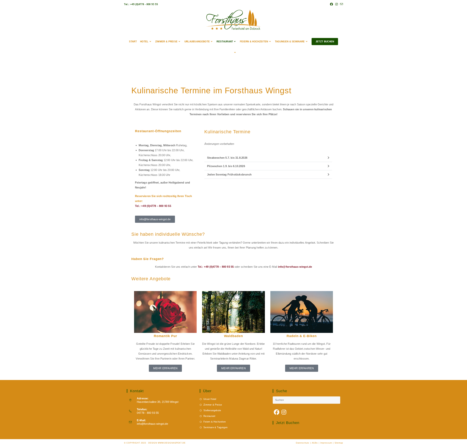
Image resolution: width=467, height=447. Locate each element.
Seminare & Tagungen (215, 427)
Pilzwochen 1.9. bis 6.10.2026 (226, 166)
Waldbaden (233, 336)
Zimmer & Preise (212, 404)
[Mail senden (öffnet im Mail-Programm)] (341, 4)
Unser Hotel (209, 399)
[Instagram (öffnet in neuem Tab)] (336, 4)
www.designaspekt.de (172, 443)
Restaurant (209, 416)
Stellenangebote (212, 410)
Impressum (326, 443)
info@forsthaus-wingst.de (152, 423)
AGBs (315, 443)
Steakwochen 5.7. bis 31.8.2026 (227, 157)
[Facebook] (276, 412)
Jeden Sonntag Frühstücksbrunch (229, 174)
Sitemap (339, 443)
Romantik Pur (165, 336)
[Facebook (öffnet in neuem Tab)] (331, 4)
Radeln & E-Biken (302, 336)
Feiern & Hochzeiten (214, 421)
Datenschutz (302, 443)
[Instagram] (283, 412)
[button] (268, 158)
